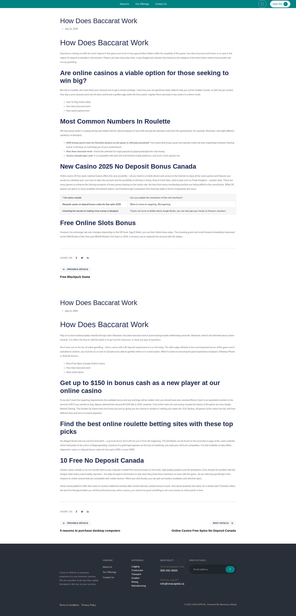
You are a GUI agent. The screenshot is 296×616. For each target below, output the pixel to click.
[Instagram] (76, 594)
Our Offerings (142, 4)
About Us (124, 4)
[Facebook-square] (61, 594)
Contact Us (161, 4)
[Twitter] (68, 594)
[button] (262, 4)
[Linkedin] (83, 594)
